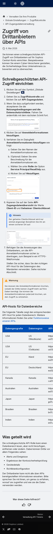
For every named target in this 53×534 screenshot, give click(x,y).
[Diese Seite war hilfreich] (23, 505)
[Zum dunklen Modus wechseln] (15, 3)
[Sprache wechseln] (22, 3)
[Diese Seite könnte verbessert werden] (29, 505)
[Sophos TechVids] (14, 530)
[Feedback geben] (19, 530)
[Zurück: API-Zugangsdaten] (3, 516)
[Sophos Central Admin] (3, 16)
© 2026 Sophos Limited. (13, 524)
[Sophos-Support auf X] (3, 530)
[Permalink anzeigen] (49, 31)
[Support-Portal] (8, 530)
